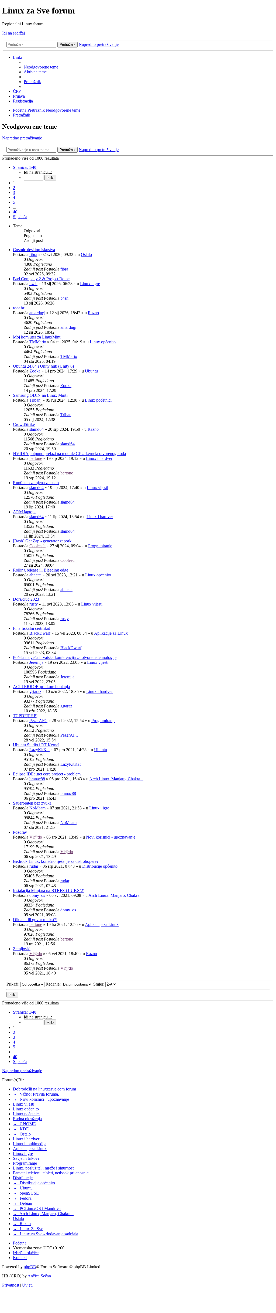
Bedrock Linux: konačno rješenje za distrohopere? (55, 861)
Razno (93, 312)
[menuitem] (41, 67)
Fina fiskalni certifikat (31, 628)
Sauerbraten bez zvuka (32, 803)
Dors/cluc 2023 (26, 599)
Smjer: (99, 984)
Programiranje (100, 545)
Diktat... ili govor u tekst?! (35, 919)
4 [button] (14, 197)
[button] (25, 167)
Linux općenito (103, 342)
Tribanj (35, 400)
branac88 (37, 779)
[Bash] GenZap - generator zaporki (43, 541)
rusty (33, 604)
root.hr (18, 308)
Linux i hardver (99, 458)
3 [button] (14, 192)
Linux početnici (98, 400)
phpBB (30, 1266)
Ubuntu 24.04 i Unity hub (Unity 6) (43, 366)
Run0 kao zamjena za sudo (36, 482)
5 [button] (14, 202)
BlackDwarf (39, 633)
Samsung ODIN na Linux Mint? (40, 395)
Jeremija (36, 662)
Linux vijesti (97, 487)
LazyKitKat (39, 749)
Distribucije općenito (100, 866)
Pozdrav (20, 832)
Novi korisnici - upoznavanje (110, 837)
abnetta (35, 575)
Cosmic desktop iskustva (34, 249)
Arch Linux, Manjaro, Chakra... (116, 779)
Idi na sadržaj (13, 33)
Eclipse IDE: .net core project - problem (47, 774)
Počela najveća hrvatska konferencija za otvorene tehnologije (64, 657)
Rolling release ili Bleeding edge (40, 570)
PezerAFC (38, 720)
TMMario (37, 342)
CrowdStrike (24, 424)
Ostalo (86, 254)
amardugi (37, 312)
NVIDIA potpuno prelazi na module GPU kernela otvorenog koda (69, 453)
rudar (33, 866)
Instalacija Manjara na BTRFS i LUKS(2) (48, 890)
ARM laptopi (24, 512)
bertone (35, 458)
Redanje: (54, 984)
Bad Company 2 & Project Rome (41, 278)
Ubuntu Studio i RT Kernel (36, 745)
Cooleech (37, 545)
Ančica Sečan (39, 1276)
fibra (33, 254)
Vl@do (35, 837)
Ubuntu (91, 371)
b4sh (33, 283)
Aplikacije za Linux (111, 633)
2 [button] (14, 187)
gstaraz (35, 691)
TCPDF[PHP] (25, 715)
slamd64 (36, 429)
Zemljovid (21, 948)
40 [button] (15, 212)
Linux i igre (90, 283)
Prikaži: (13, 984)
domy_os (37, 895)
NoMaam (37, 808)
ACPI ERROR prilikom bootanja (41, 686)
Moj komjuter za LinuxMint (36, 337)
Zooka (34, 371)
